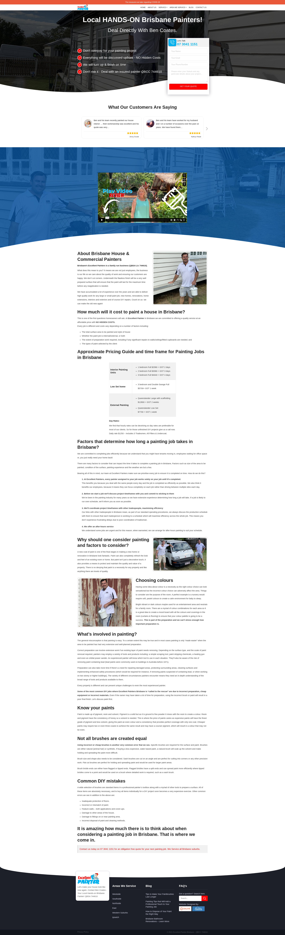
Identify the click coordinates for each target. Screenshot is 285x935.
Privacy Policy (83, 932)
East (114, 908)
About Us (152, 7)
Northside (116, 903)
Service (162, 7)
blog (191, 7)
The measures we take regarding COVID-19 (142, 2)
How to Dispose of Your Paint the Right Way (159, 912)
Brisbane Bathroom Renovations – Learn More (157, 919)
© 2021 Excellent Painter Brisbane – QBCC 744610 (187, 932)
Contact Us (201, 7)
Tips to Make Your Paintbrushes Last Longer (160, 895)
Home (143, 7)
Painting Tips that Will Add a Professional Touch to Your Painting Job (158, 904)
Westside (116, 894)
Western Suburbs (120, 912)
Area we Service (177, 7)
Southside (116, 898)
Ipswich (115, 917)
